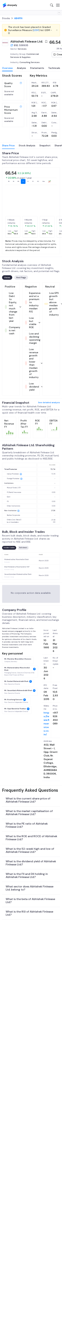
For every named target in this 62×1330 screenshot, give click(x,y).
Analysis (21, 68)
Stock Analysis (27, 145)
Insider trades (9, 548)
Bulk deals (23, 548)
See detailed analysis (49, 402)
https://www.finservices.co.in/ (46, 723)
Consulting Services (29, 62)
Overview (7, 68)
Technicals (54, 68)
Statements (37, 68)
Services (22, 49)
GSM (36, 30)
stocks (6, 18)
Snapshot (44, 145)
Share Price (8, 145)
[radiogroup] (29, 181)
